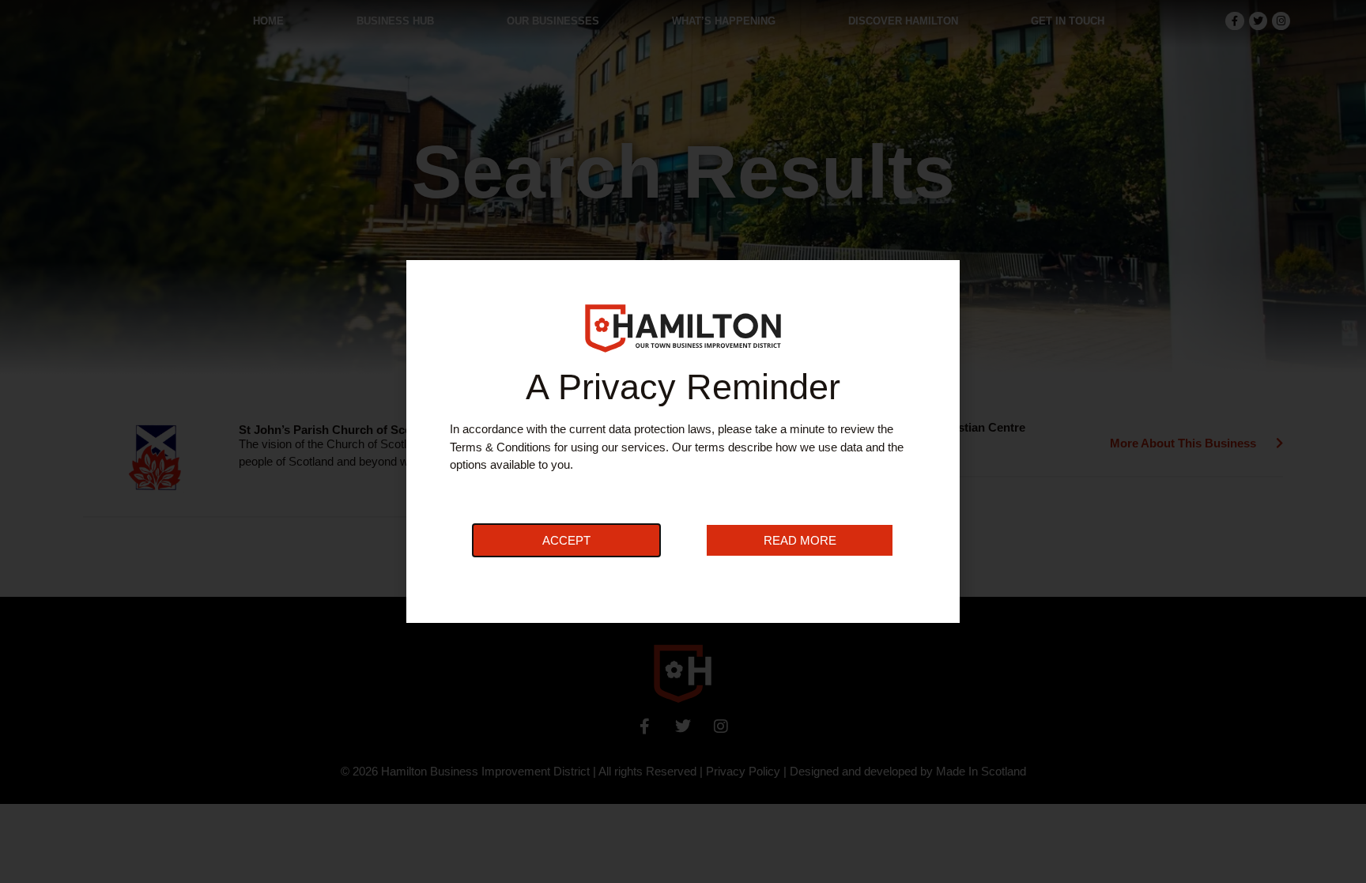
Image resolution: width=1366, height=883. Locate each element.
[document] (683, 441)
